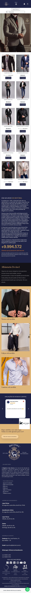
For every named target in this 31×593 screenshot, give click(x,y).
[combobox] (15, 12)
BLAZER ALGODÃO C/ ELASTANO (23, 126)
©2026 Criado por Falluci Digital (12, 590)
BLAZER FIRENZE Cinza (8, 99)
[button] (2, 408)
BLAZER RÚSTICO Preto (8, 179)
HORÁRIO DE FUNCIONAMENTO (9, 500)
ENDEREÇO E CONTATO (7, 535)
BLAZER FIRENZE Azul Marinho (22, 99)
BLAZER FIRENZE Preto (8, 126)
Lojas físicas (15, 9)
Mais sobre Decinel (8, 481)
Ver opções (8, 77)
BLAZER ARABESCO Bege (22, 179)
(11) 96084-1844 (6, 555)
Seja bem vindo (7, 464)
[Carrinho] (27, 4)
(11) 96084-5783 (6, 557)
